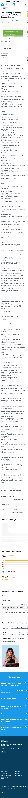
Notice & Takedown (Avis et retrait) (6, 778)
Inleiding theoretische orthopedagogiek (11, 609)
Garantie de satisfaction (19, 760)
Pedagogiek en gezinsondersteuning (17, 612)
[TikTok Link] (5, 752)
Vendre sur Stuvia (4, 762)
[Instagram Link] (2, 752)
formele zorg (23, 598)
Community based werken (11, 25)
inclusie (16, 598)
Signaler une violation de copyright (18, 512)
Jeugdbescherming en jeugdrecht (10, 607)
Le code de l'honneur (5, 773)
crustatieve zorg (6, 600)
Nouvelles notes (18, 773)
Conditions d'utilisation (5, 788)
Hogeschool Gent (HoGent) (14, 24)
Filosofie (5, 612)
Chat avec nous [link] (18, 764)
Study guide (17, 766)
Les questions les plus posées (20, 762)
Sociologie (22, 607)
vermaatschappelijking (8, 598)
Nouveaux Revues (18, 775)
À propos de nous (4, 764)
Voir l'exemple (14, 38)
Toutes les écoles (18, 771)
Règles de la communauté (6, 775)
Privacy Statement (14, 788)
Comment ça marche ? (5, 760)
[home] (14, 4)
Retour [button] (5, 8)
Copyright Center (4, 771)
